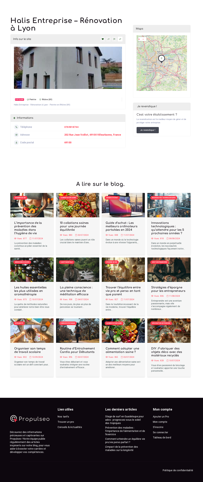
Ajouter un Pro (161, 416)
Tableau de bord (162, 437)
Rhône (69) (47, 99)
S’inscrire (158, 427)
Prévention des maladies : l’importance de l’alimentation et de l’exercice (125, 431)
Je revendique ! (147, 130)
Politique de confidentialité (178, 470)
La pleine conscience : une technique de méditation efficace (76, 291)
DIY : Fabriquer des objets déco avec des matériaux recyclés (166, 352)
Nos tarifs (63, 416)
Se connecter (160, 432)
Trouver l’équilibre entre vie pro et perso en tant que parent (123, 291)
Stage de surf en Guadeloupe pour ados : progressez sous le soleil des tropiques (124, 420)
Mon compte (160, 421)
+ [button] (139, 39)
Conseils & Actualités (70, 427)
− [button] (143, 39)
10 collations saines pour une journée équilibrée (74, 226)
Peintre (33, 99)
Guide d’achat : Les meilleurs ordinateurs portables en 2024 (122, 226)
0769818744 (71, 127)
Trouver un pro (66, 421)
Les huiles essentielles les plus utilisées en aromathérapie (30, 291)
